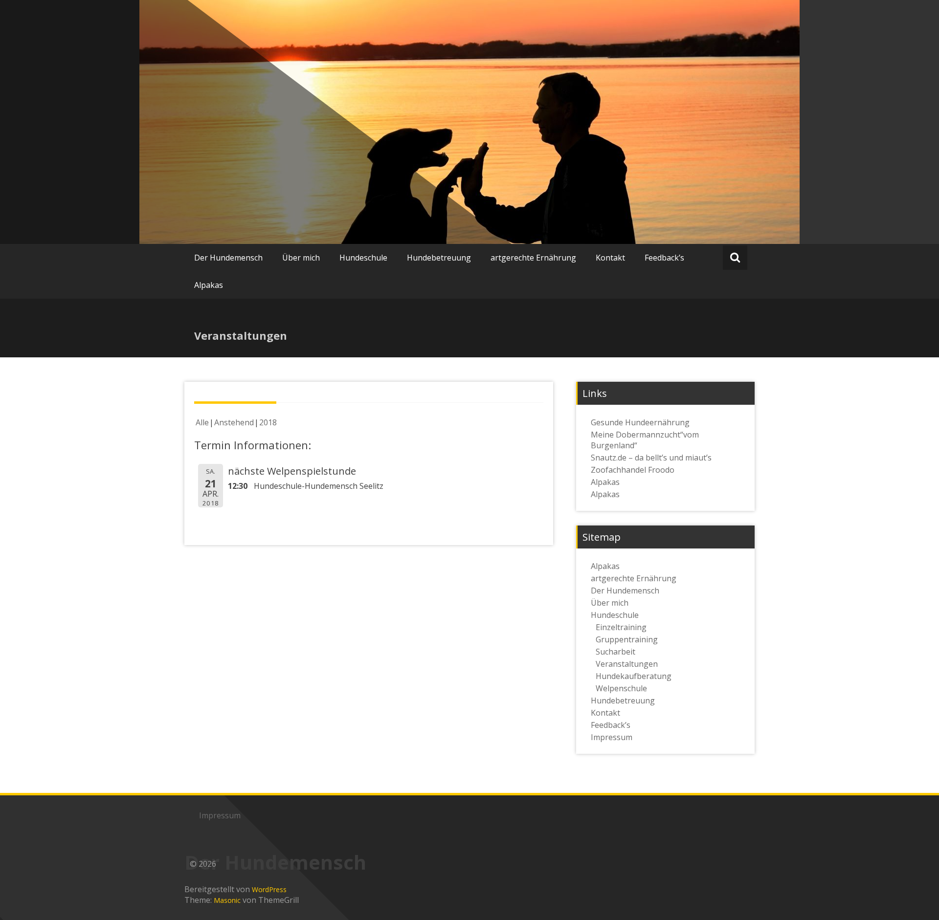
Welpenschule (621, 688)
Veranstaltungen (627, 663)
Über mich (301, 257)
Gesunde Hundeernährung (640, 422)
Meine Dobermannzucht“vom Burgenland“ (645, 440)
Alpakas (208, 285)
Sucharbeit (615, 651)
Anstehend (234, 422)
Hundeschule (363, 257)
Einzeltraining (621, 627)
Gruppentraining (627, 639)
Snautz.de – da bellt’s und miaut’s (651, 457)
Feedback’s (664, 257)
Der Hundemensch (228, 257)
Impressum (611, 737)
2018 (268, 422)
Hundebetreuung (439, 257)
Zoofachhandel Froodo (632, 469)
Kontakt (610, 257)
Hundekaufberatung (633, 676)
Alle (202, 422)
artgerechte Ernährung (533, 257)
